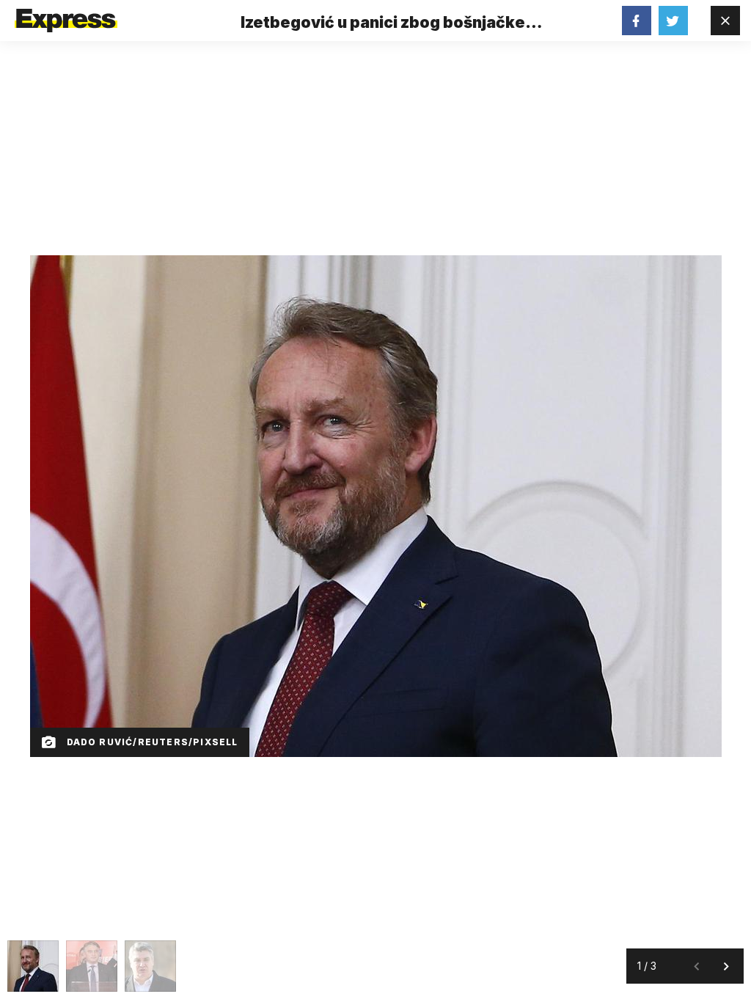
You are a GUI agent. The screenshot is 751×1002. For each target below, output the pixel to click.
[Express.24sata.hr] (66, 16)
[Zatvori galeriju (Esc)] (725, 20)
